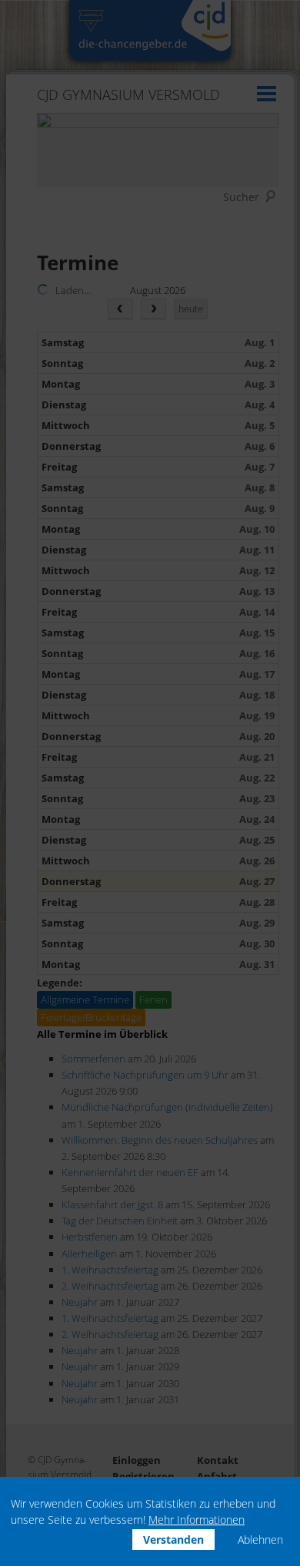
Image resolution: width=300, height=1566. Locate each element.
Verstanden (173, 1539)
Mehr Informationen (196, 1519)
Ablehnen (260, 1539)
